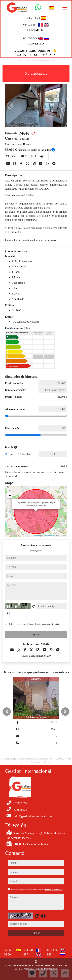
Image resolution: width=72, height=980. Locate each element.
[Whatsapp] (38, 8)
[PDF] (15, 163)
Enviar (36, 634)
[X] (28, 163)
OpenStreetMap (49, 535)
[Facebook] (21, 163)
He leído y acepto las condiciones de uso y (34, 624)
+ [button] (10, 490)
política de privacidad (50, 624)
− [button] (10, 496)
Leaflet (37, 535)
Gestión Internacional (23, 965)
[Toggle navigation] (64, 7)
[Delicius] (35, 163)
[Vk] (41, 163)
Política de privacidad (45, 965)
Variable (26, 454)
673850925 (36, 551)
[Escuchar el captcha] (8, 613)
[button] (7, 711)
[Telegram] (53, 163)
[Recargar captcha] (33, 606)
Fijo (10, 454)
